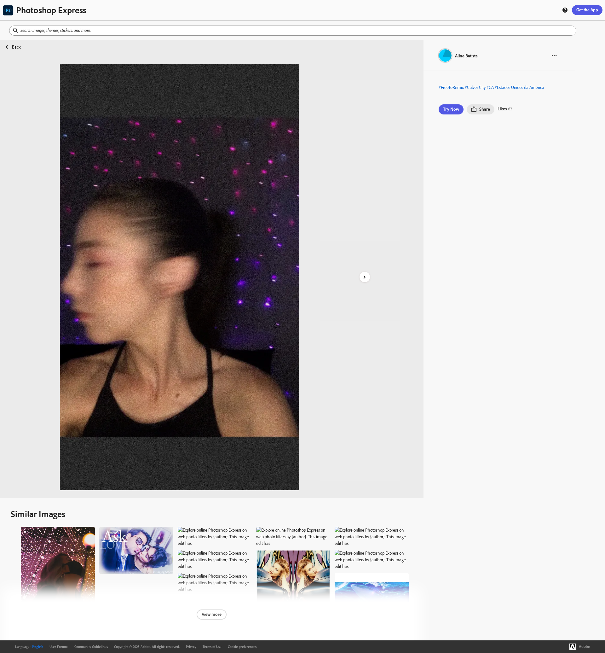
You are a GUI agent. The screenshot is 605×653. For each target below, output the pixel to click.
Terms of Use (212, 646)
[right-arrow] (365, 277)
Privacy (191, 646)
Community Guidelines (91, 646)
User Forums (58, 646)
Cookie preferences (242, 646)
